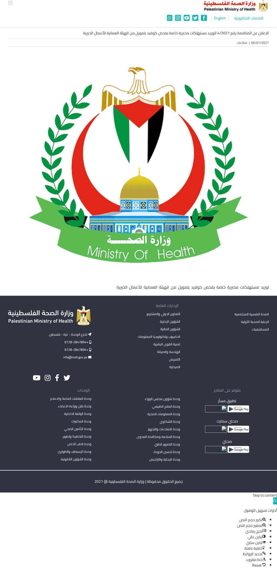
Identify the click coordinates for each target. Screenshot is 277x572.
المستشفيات (260, 329)
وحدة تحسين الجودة (167, 452)
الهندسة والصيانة (168, 352)
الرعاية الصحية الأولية (255, 322)
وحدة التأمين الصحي (77, 429)
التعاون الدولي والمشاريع (163, 314)
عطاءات (242, 42)
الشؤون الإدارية (170, 321)
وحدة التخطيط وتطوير (77, 436)
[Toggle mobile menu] (11, 3)
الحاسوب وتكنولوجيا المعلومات (159, 336)
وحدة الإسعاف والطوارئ (74, 451)
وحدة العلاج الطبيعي (166, 406)
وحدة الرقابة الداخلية (77, 414)
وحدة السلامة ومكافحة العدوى (158, 437)
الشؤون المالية (170, 329)
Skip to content (265, 495)
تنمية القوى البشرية (166, 344)
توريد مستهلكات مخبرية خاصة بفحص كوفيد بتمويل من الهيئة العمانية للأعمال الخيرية (193, 287)
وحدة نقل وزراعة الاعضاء (74, 406)
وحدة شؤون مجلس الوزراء (162, 399)
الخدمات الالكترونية (248, 18)
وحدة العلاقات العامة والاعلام (70, 398)
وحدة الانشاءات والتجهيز (164, 429)
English (220, 18)
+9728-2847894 (76, 342)
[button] (275, 500)
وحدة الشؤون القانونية (76, 459)
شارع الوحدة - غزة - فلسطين (68, 334)
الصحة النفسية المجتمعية (252, 314)
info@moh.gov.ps (75, 357)
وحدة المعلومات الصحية (163, 414)
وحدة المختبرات (81, 421)
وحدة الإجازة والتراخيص (164, 459)
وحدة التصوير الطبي (167, 444)
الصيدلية (174, 367)
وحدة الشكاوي (170, 421)
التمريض (174, 359)
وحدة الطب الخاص (79, 444)
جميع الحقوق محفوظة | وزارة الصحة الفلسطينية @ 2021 (138, 481)
